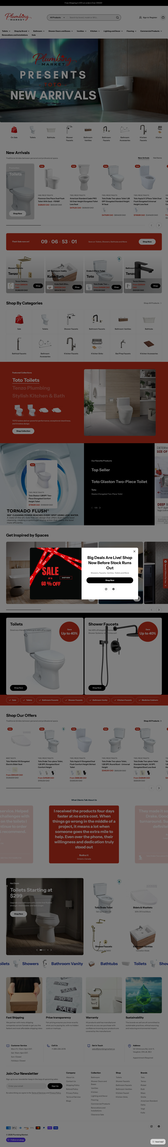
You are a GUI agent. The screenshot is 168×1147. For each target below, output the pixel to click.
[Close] (134, 551)
